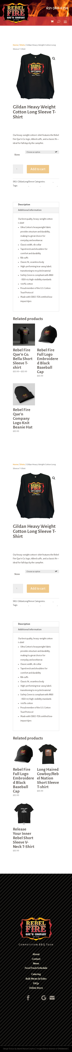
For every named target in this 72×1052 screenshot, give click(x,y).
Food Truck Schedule (36, 968)
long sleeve (34, 186)
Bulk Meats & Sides (36, 978)
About (36, 954)
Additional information (30, 210)
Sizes (17, 155)
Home (15, 45)
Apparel (49, 182)
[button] (54, 59)
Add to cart (37, 169)
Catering (36, 974)
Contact (36, 959)
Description (24, 204)
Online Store (36, 988)
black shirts (23, 186)
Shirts (22, 45)
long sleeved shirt (49, 186)
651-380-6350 (57, 8)
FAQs (36, 983)
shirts (15, 190)
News (36, 963)
